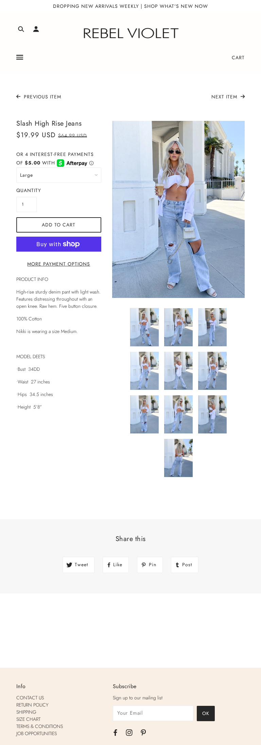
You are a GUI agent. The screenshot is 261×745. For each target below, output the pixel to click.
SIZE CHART (28, 719)
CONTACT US (30, 697)
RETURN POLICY (32, 704)
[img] (21, 30)
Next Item (225, 96)
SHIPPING (26, 712)
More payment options (58, 263)
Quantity (26, 190)
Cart (238, 57)
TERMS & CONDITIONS (39, 726)
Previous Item (41, 96)
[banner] (130, 33)
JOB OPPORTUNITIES (36, 733)
